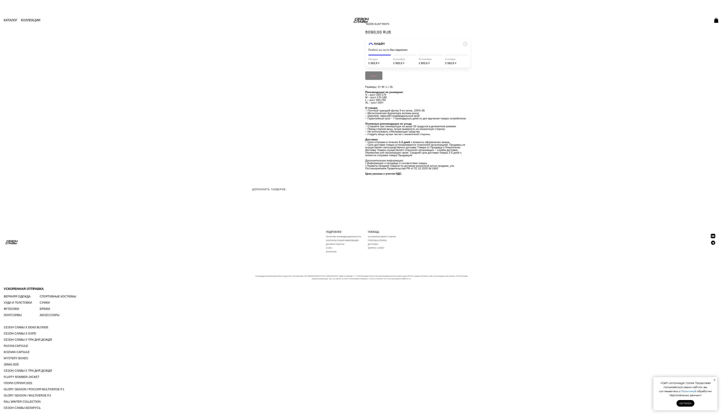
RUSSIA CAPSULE (16, 345)
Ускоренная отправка (24, 289)
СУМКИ (45, 302)
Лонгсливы (13, 315)
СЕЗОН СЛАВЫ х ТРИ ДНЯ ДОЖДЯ (28, 370)
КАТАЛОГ (11, 20)
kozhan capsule (17, 352)
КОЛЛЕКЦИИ (30, 20)
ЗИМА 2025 (11, 364)
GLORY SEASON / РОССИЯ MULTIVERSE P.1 (34, 389)
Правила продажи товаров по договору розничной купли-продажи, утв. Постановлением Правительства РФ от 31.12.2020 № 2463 (410, 167)
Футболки (11, 308)
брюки (45, 308)
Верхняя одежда (17, 296)
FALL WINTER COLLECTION (22, 401)
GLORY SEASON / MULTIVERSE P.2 (27, 395)
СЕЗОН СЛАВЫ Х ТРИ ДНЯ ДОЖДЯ (28, 339)
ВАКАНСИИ (331, 252)
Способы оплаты (377, 240)
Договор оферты (335, 244)
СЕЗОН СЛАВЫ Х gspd (20, 333)
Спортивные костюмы (58, 296)
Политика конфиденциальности (343, 237)
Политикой (689, 391)
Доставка (373, 244)
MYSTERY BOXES (16, 358)
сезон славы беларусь (22, 407)
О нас (329, 248)
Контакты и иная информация (342, 240)
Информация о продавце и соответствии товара (397, 163)
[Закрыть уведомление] (714, 380)
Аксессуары (49, 315)
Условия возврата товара (382, 237)
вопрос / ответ (376, 248)
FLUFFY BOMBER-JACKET (21, 376)
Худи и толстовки (18, 302)
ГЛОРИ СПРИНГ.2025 (18, 383)
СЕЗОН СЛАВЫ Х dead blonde (26, 327)
